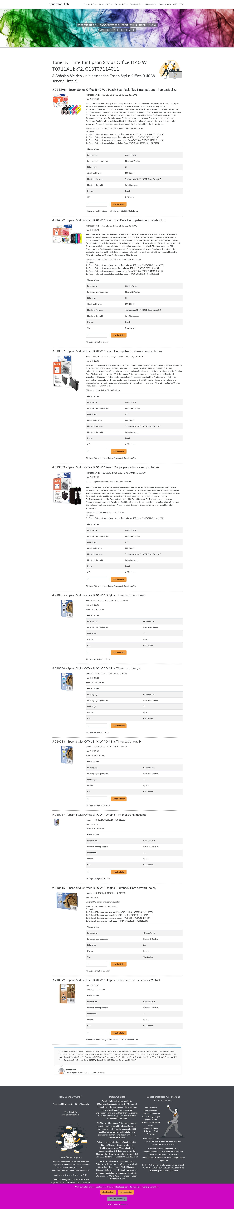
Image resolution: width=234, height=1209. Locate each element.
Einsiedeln (110, 1173)
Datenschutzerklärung (117, 1199)
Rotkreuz (100, 1164)
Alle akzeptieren (108, 1192)
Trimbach (126, 1176)
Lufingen (122, 1164)
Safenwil (108, 1170)
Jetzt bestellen (119, 204)
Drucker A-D (89, 4)
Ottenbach (100, 1176)
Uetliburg (100, 1173)
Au (115, 1170)
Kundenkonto (165, 4)
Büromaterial (150, 4)
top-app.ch (123, 1204)
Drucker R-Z (135, 4)
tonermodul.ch (59, 4)
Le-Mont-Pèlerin (114, 1176)
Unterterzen (121, 1173)
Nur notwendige (126, 1192)
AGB (175, 4)
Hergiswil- (132, 1173)
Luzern (116, 1167)
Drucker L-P (120, 4)
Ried (123, 1167)
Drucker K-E (104, 4)
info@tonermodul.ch (70, 1115)
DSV (181, 4)
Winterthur (132, 1170)
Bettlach (121, 1170)
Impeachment (172, 1171)
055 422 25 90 (70, 1112)
